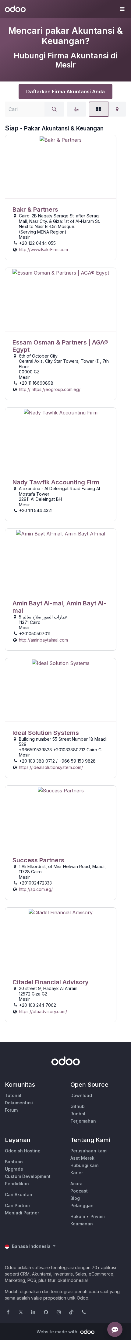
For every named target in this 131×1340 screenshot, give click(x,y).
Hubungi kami (85, 1165)
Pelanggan (82, 1205)
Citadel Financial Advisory (50, 982)
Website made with (58, 1331)
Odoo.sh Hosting (23, 1150)
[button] (122, 9)
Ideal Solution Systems (45, 732)
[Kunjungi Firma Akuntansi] (60, 167)
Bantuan (14, 1161)
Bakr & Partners (35, 209)
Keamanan (81, 1223)
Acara (76, 1183)
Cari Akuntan (18, 1194)
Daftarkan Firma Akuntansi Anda (65, 91)
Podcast (79, 1190)
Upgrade (14, 1169)
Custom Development (28, 1176)
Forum (11, 1110)
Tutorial (13, 1095)
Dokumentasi (19, 1102)
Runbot (78, 1113)
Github (77, 1106)
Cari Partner (17, 1205)
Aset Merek (82, 1158)
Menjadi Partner (22, 1212)
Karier (76, 1172)
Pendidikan (17, 1183)
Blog (75, 1198)
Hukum (77, 1216)
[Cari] (54, 109)
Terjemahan (83, 1121)
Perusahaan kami (89, 1150)
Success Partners (38, 860)
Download (81, 1095)
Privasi (97, 1216)
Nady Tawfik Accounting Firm (55, 482)
